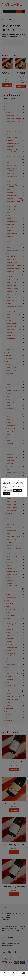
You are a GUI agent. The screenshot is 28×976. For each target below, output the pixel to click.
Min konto (4, 973)
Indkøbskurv (22, 972)
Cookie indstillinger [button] (8, 490)
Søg (14, 973)
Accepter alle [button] (7, 493)
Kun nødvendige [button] (17, 490)
